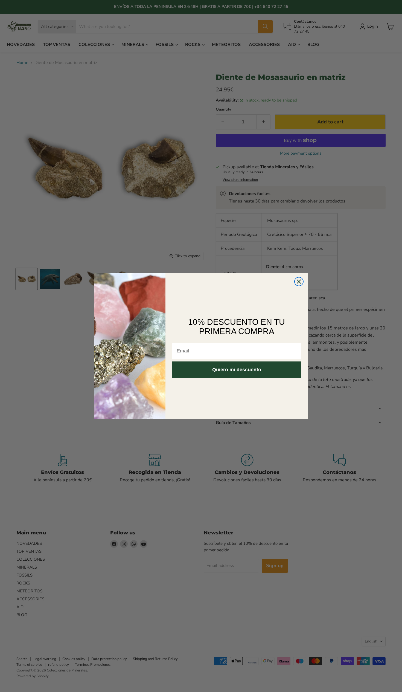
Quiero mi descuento (236, 369)
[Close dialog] (299, 281)
